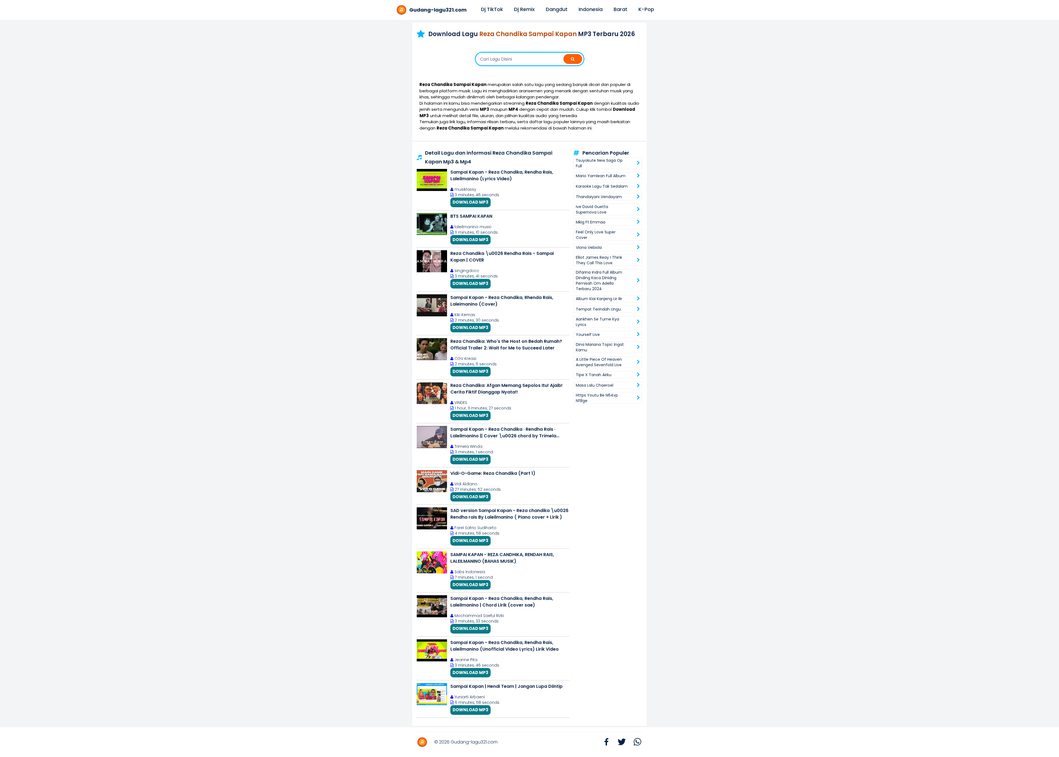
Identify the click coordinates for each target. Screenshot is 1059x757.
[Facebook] (603, 742)
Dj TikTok (492, 9)
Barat (620, 9)
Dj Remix (524, 9)
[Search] (572, 59)
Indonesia (591, 9)
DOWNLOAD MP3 (470, 202)
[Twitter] (619, 742)
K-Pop (646, 9)
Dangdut (557, 9)
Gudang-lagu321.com (474, 742)
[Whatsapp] (634, 742)
